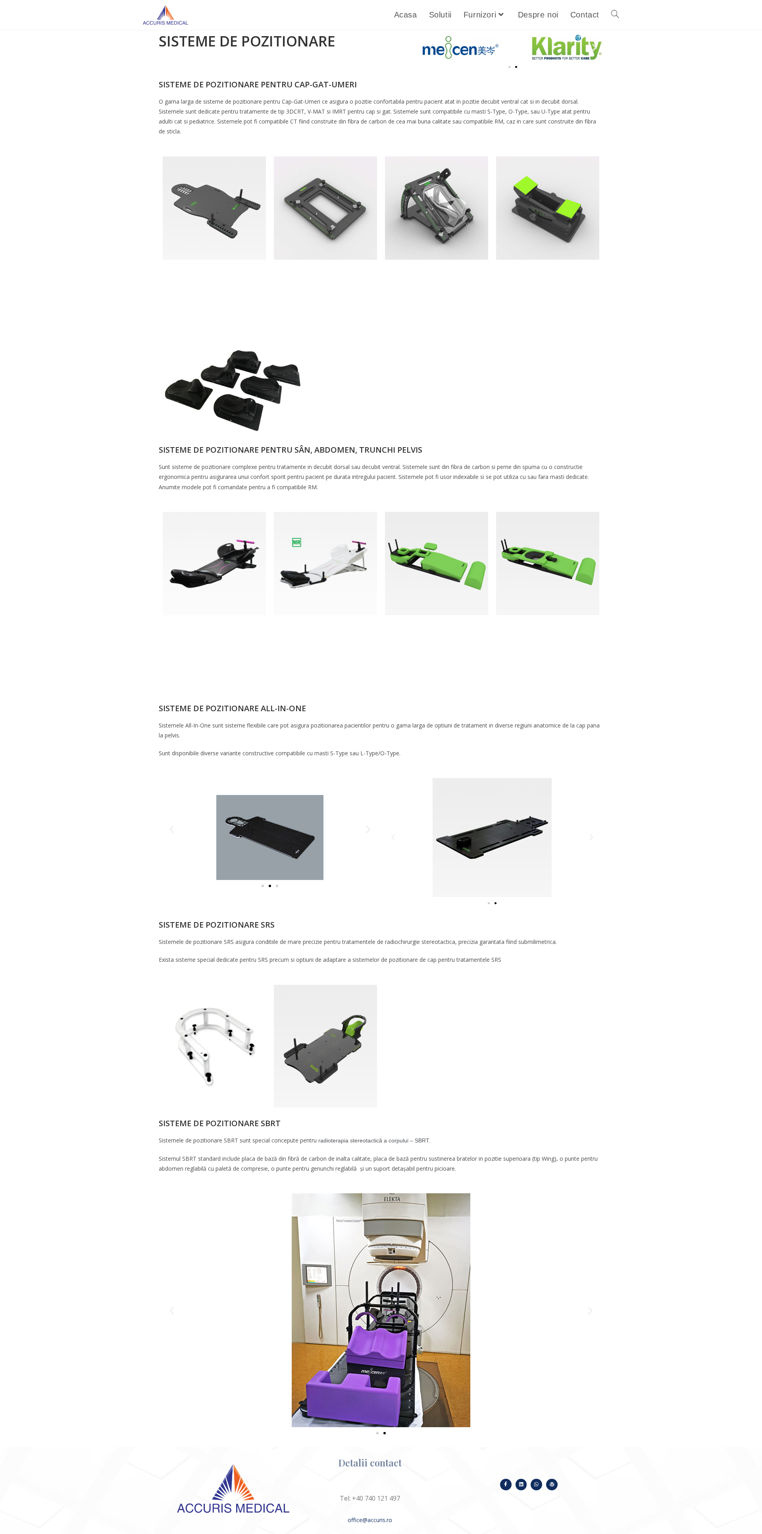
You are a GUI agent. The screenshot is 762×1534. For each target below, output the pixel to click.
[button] (432, 47)
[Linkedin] (521, 1484)
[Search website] (615, 15)
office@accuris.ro (370, 1520)
